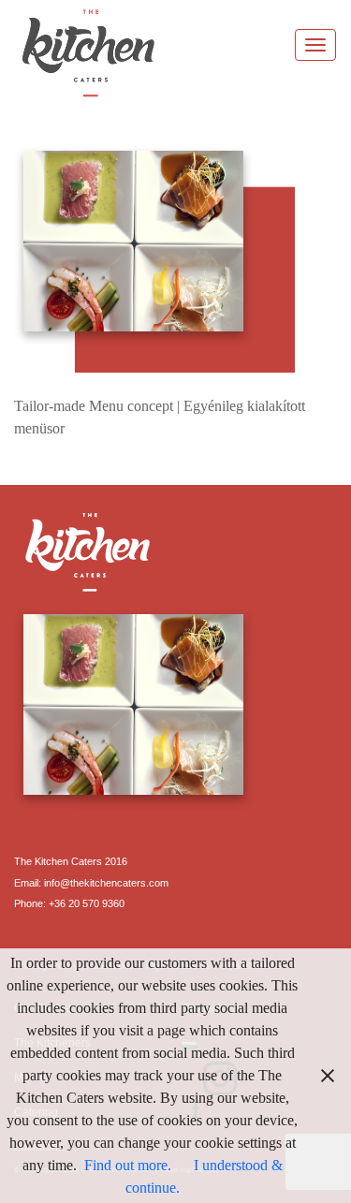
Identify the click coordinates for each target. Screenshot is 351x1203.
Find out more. (127, 1165)
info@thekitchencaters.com (106, 882)
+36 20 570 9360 (86, 903)
